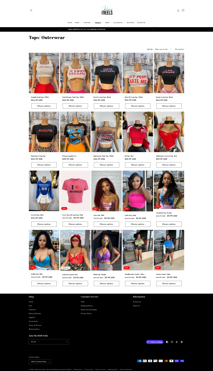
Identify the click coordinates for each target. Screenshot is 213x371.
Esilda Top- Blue (37, 274)
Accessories (33, 321)
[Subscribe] (66, 341)
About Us (136, 306)
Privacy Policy (86, 313)
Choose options (44, 106)
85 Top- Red (129, 156)
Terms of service (100, 369)
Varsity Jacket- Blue (163, 274)
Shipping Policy (87, 306)
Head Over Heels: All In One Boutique (47, 369)
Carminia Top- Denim (164, 213)
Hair (30, 306)
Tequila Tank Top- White (40, 97)
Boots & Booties (35, 313)
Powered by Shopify (65, 369)
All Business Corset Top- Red (166, 156)
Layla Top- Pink (130, 215)
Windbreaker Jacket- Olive (135, 274)
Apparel (32, 317)
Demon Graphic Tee (69, 156)
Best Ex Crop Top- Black (102, 97)
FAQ (82, 302)
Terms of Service (35, 325)
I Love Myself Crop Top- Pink (72, 215)
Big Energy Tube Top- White (104, 156)
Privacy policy (89, 369)
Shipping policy (113, 369)
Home (31, 302)
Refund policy (34, 329)
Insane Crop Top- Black (164, 97)
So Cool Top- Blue (37, 215)
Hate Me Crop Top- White (134, 97)
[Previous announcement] (60, 29)
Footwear (32, 309)
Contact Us (137, 302)
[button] (31, 10)
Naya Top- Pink (99, 215)
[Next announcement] (152, 29)
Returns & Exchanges (89, 309)
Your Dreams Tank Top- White (73, 97)
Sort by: (150, 49)
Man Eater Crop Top (38, 156)
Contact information (126, 369)
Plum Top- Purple (100, 274)
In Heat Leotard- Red (70, 275)
